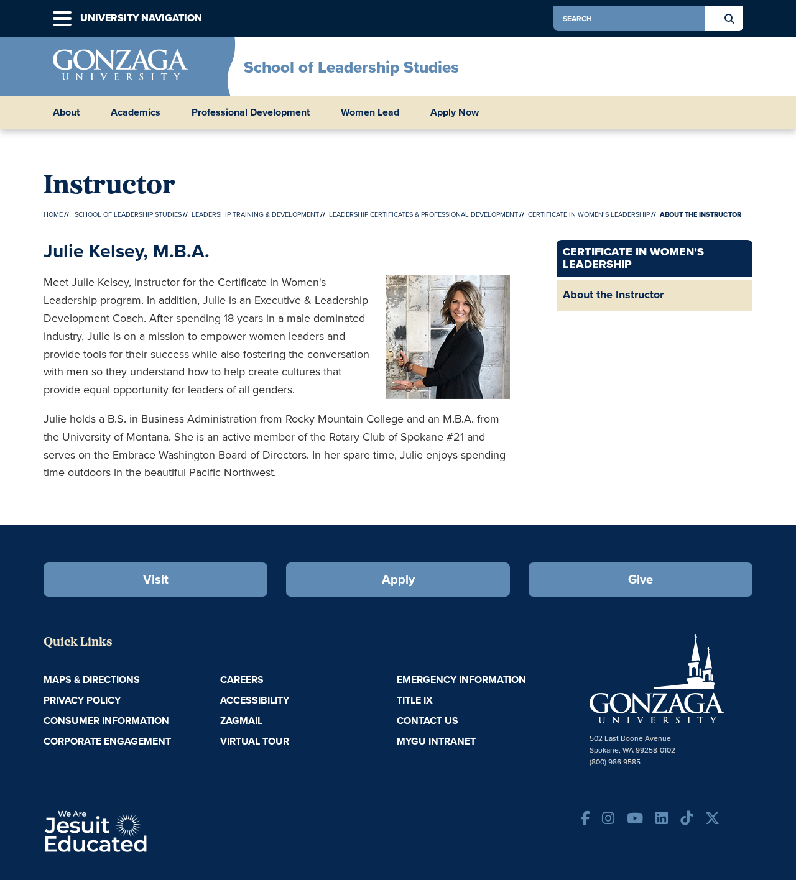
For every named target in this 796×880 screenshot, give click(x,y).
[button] (62, 19)
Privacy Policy (82, 700)
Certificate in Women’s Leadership (589, 214)
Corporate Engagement (107, 741)
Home (53, 214)
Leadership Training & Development (255, 214)
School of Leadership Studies (351, 67)
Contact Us (427, 720)
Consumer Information (106, 720)
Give (640, 579)
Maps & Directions (92, 679)
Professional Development (251, 112)
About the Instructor (613, 294)
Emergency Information (461, 679)
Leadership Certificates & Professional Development (423, 214)
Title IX (415, 700)
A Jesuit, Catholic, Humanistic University (149, 830)
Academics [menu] (135, 112)
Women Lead (370, 112)
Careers (242, 679)
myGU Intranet (436, 741)
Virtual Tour (254, 741)
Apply (398, 579)
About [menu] (66, 112)
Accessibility (254, 700)
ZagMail (241, 720)
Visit (156, 579)
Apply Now (454, 112)
